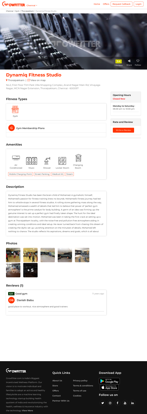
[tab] (56, 127)
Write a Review (123, 130)
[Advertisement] (126, 184)
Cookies (77, 395)
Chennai (9, 11)
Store (55, 385)
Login (139, 4)
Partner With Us (60, 400)
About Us (57, 380)
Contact (56, 395)
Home (97, 4)
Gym (17, 11)
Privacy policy (80, 380)
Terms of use (79, 390)
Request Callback (121, 4)
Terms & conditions (83, 385)
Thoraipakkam (27, 11)
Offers (106, 4)
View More (27, 410)
